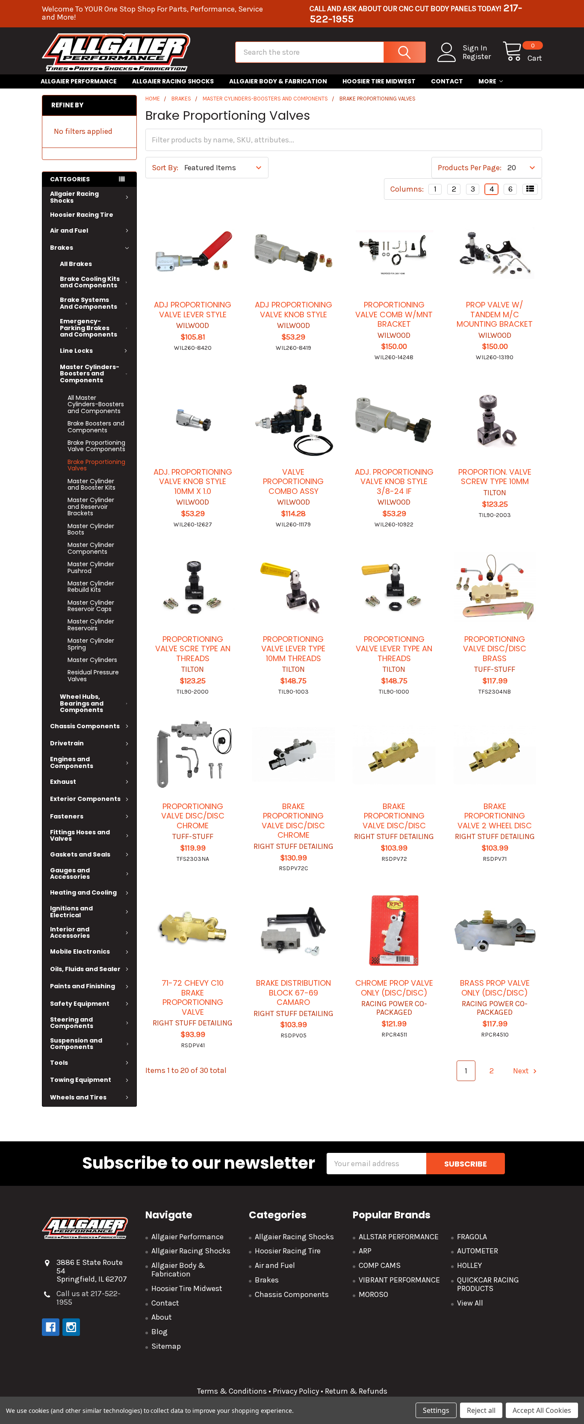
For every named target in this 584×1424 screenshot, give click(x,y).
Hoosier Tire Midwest (379, 81)
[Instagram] (71, 1327)
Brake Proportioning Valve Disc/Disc (394, 816)
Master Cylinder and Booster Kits (91, 484)
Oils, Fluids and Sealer (85, 969)
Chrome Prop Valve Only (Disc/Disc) (394, 988)
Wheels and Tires (78, 1097)
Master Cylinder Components (91, 548)
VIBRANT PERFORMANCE (399, 1280)
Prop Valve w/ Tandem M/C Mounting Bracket (495, 314)
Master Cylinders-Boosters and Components (89, 373)
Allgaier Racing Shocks (173, 81)
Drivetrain (67, 743)
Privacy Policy (296, 1391)
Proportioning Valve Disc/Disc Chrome (192, 816)
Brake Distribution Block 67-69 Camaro (293, 992)
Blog (159, 1331)
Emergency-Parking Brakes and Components (88, 328)
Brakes (61, 247)
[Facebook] (50, 1327)
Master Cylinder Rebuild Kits (91, 586)
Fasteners (66, 816)
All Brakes (76, 264)
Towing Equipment (80, 1079)
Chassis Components (85, 726)
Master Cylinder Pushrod (91, 567)
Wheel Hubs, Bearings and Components (81, 703)
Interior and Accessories (70, 932)
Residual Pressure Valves (93, 675)
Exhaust (63, 781)
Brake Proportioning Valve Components (96, 445)
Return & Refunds (355, 1391)
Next (522, 1070)
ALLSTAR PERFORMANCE (399, 1236)
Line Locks (76, 350)
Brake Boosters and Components (96, 426)
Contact (447, 81)
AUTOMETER (477, 1251)
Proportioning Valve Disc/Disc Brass (494, 649)
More (487, 81)
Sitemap (166, 1346)
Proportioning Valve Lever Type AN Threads (394, 649)
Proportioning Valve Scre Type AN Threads (192, 649)
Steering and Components (71, 1022)
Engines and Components (71, 762)
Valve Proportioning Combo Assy (293, 481)
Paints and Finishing (82, 986)
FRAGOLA (472, 1236)
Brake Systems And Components (88, 302)
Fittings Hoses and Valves (80, 835)
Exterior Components (85, 799)
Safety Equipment (79, 1003)
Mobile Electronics (80, 951)
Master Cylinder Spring (91, 643)
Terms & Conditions (232, 1391)
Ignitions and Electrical (71, 911)
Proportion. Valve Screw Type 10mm (494, 477)
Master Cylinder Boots (91, 529)
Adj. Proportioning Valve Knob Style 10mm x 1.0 (192, 481)
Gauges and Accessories (70, 873)
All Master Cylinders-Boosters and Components (96, 404)
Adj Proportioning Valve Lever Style (192, 309)
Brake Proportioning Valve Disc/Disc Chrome (293, 821)
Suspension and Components (76, 1043)
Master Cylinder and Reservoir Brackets (91, 506)
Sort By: (165, 167)
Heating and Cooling (83, 892)
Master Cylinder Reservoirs (91, 624)
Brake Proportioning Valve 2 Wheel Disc (494, 816)
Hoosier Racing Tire (81, 214)
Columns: (407, 189)
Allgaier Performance (79, 81)
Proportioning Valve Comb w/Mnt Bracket (394, 314)
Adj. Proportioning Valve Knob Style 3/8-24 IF (394, 481)
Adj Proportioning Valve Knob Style (293, 309)
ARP (365, 1251)
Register (477, 56)
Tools (59, 1062)
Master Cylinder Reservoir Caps (91, 605)
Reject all (481, 1410)
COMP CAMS (380, 1265)
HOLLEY (469, 1265)
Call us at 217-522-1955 (88, 1298)
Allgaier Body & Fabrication (278, 81)
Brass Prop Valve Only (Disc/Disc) (495, 988)
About (161, 1317)
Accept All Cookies (542, 1410)
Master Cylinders (92, 660)
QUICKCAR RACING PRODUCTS (488, 1284)
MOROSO (373, 1294)
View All (470, 1303)
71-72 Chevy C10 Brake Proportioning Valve (193, 997)
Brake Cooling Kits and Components (90, 282)
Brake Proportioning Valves (96, 465)
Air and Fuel (69, 230)
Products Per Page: (469, 167)
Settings (436, 1410)
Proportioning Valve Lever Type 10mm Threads (293, 649)
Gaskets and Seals (80, 854)
